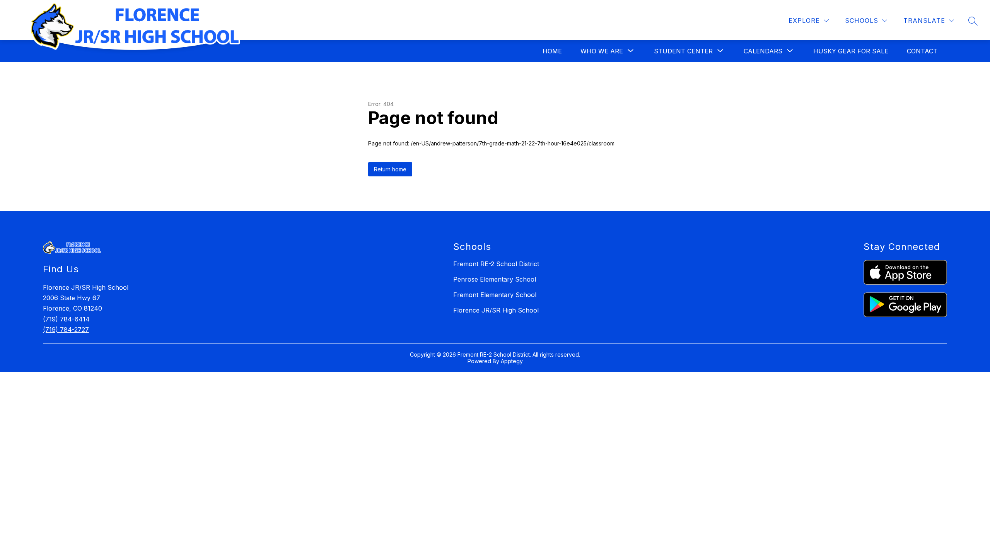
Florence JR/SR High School (496, 310)
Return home (390, 169)
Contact (922, 51)
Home (552, 51)
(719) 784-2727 (66, 329)
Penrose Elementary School (494, 279)
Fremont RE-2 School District (496, 264)
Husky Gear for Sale (850, 51)
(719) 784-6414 (66, 319)
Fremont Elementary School (494, 295)
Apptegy (512, 361)
